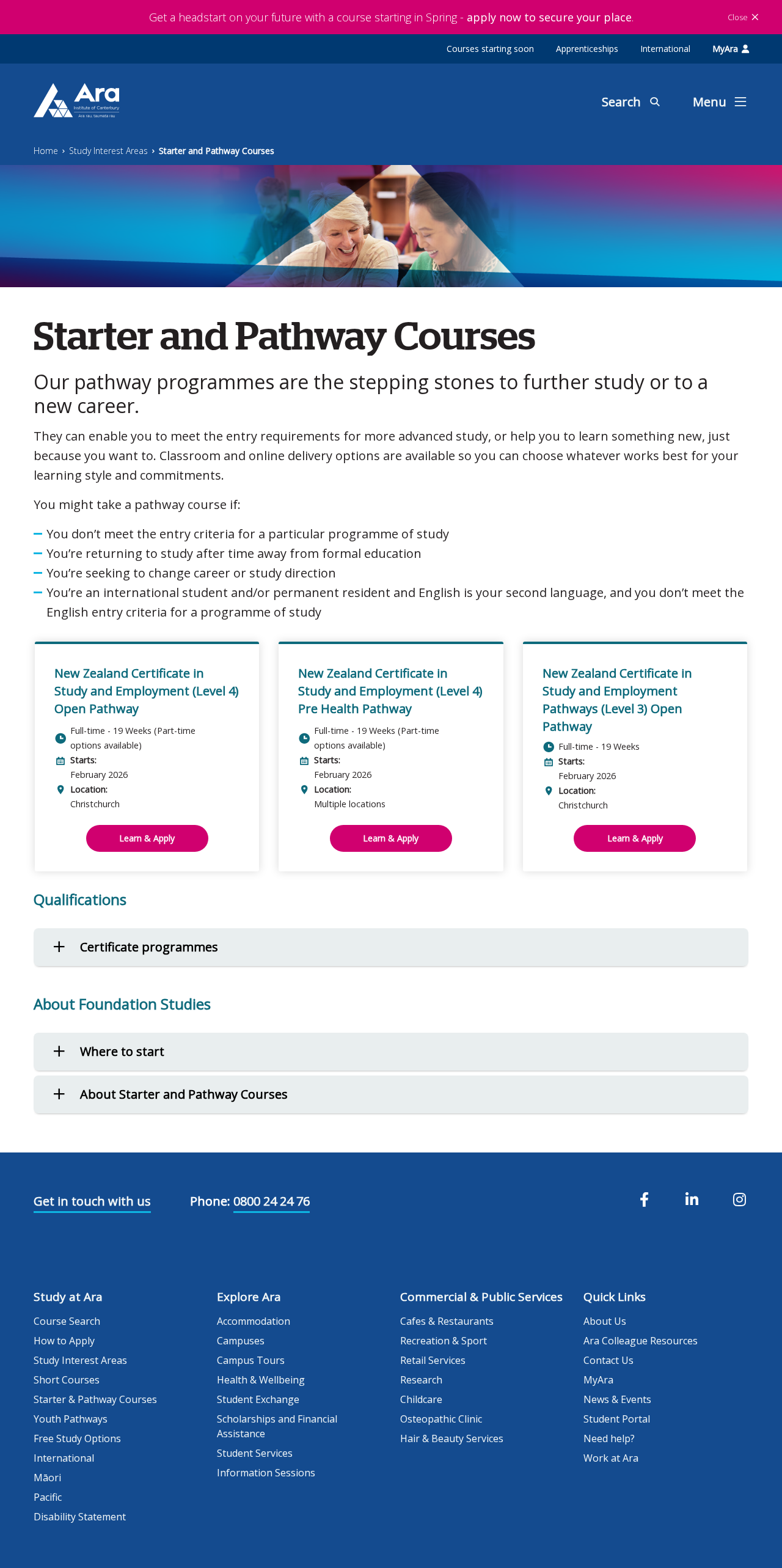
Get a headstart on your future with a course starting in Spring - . (391, 17)
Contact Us (608, 1360)
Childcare (421, 1399)
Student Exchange (258, 1399)
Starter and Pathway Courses (216, 150)
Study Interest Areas (108, 150)
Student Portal (616, 1419)
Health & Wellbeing (261, 1380)
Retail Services (433, 1360)
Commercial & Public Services (481, 1297)
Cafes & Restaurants (447, 1321)
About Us (604, 1321)
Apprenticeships (587, 48)
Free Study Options (77, 1438)
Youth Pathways (71, 1419)
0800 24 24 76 (271, 1201)
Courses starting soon (490, 48)
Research (421, 1380)
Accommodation (253, 1321)
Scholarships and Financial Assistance (277, 1426)
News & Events (617, 1399)
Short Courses (67, 1380)
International (665, 48)
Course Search (67, 1321)
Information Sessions (266, 1472)
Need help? (609, 1438)
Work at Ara (610, 1458)
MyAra (725, 48)
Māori (47, 1477)
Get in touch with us (92, 1201)
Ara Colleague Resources (640, 1340)
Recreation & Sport (443, 1340)
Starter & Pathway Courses (95, 1399)
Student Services (255, 1453)
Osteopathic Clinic (441, 1419)
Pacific (48, 1497)
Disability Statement (80, 1516)
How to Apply (64, 1340)
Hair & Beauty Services (451, 1438)
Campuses (241, 1340)
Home (46, 150)
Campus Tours (251, 1360)
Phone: (210, 1201)
